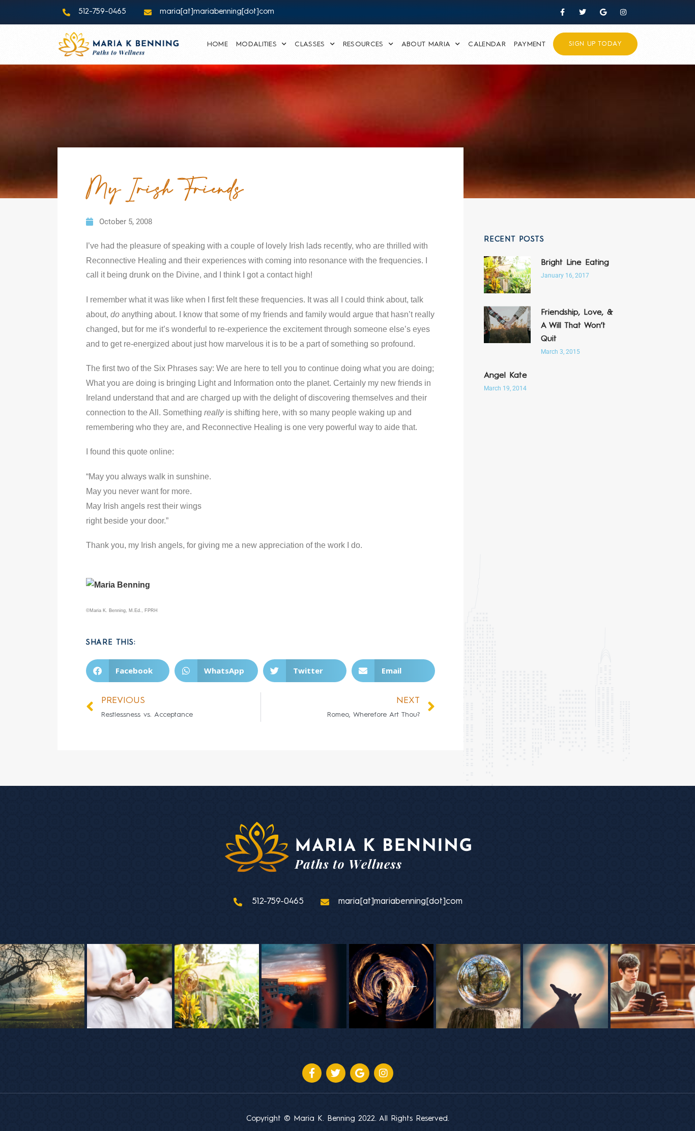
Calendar (486, 44)
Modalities (256, 44)
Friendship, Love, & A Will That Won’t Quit (577, 326)
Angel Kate (505, 376)
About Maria (425, 44)
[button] (127, 670)
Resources (363, 44)
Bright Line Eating (575, 263)
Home (217, 44)
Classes (310, 44)
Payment (529, 44)
